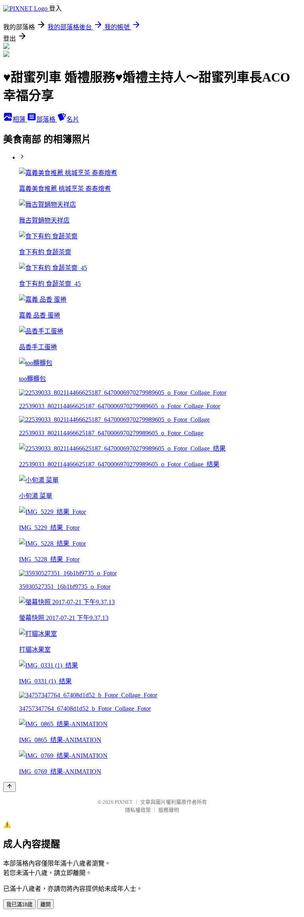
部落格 (46, 119)
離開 (45, 904)
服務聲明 (168, 810)
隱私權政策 (138, 810)
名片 (72, 119)
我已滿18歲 (19, 904)
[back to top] (9, 787)
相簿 (20, 119)
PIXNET (124, 802)
